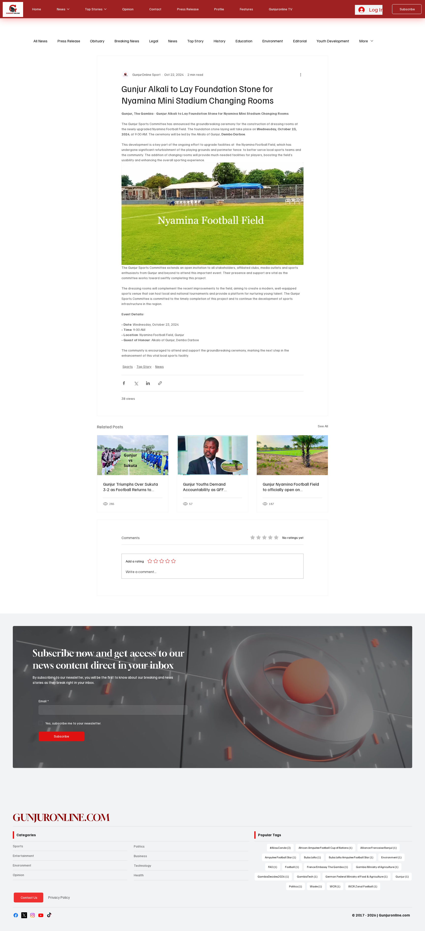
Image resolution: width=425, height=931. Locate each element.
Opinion (18, 875)
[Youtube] (41, 915)
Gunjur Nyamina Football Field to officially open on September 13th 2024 (291, 486)
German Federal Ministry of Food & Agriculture (358, 876)
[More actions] (301, 75)
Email (44, 701)
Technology (142, 865)
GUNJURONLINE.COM (61, 817)
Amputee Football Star (282, 857)
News (172, 40)
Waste (317, 886)
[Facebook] (16, 915)
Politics (139, 846)
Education (243, 40)
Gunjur (403, 876)
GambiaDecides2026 (275, 876)
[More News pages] (68, 9)
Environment (272, 40)
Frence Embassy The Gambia (329, 867)
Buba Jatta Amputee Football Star (352, 857)
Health (139, 875)
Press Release (68, 40)
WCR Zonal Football (364, 886)
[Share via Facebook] (123, 383)
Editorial (300, 40)
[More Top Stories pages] (105, 9)
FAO (274, 867)
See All (323, 426)
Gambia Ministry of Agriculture (378, 867)
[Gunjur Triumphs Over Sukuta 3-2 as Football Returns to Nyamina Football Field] (132, 455)
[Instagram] (32, 915)
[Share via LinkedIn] (148, 383)
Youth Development (333, 40)
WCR (336, 886)
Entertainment (23, 855)
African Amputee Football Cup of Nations (327, 848)
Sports (127, 366)
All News (40, 40)
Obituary (97, 40)
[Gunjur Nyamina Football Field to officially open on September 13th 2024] (292, 455)
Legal (153, 40)
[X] (24, 915)
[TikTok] (49, 915)
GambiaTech (308, 876)
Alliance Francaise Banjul (380, 848)
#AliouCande (282, 848)
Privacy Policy (59, 897)
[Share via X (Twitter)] (136, 383)
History (219, 40)
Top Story (195, 40)
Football (293, 867)
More (363, 40)
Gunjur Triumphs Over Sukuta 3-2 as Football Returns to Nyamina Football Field (130, 486)
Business (140, 856)
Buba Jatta (314, 857)
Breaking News (126, 40)
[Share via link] (160, 383)
